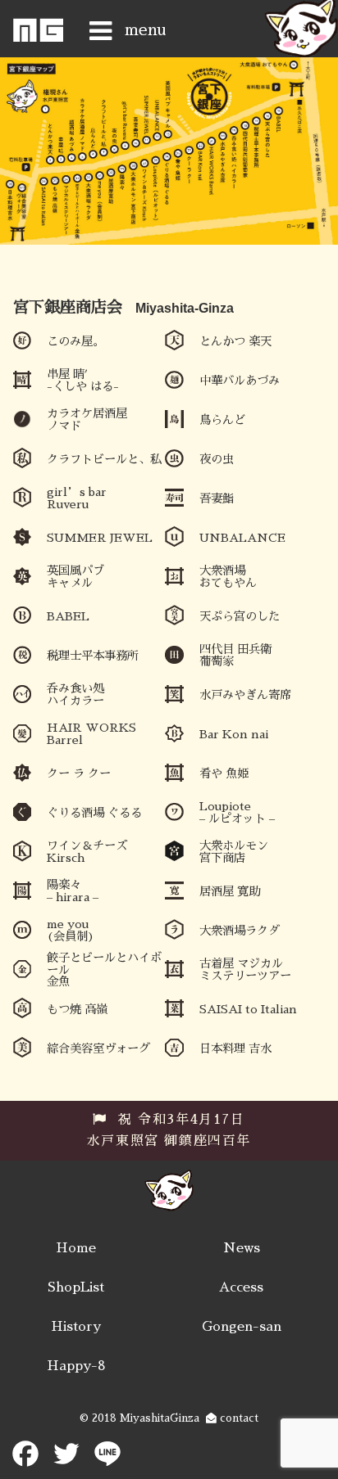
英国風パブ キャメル (75, 576)
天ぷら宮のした (239, 616)
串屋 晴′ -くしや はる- (83, 379)
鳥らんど (222, 420)
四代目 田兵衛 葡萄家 (235, 654)
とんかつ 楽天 (235, 341)
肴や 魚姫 (224, 773)
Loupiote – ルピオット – (237, 811)
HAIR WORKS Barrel (91, 733)
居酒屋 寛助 (229, 891)
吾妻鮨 (216, 498)
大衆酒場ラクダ (239, 930)
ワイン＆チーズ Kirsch (87, 851)
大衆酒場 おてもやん (228, 576)
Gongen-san (241, 1326)
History (76, 1326)
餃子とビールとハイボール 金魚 (104, 969)
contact (237, 1418)
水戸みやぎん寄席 (245, 695)
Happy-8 (76, 1366)
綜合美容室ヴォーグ (98, 1048)
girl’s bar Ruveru (77, 497)
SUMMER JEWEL (100, 537)
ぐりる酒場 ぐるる (94, 812)
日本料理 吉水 (235, 1048)
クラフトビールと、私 (104, 459)
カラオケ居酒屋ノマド (87, 419)
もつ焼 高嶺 (77, 1009)
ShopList (76, 1287)
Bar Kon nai (233, 734)
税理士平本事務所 (93, 655)
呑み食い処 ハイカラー (75, 694)
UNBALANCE (242, 537)
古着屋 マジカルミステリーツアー (245, 969)
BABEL (68, 616)
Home (76, 1248)
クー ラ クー (79, 773)
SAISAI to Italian (248, 1009)
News (241, 1248)
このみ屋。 (75, 341)
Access (241, 1287)
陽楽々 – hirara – (72, 890)
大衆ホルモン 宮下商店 (233, 851)
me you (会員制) (70, 929)
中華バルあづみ (239, 380)
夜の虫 (216, 459)
